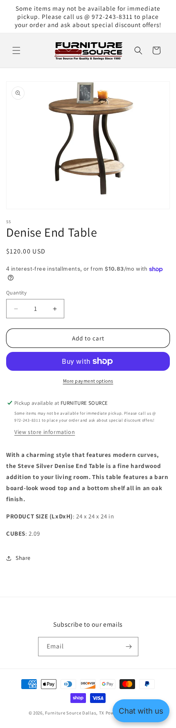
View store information (44, 432)
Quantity (16, 292)
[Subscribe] (129, 646)
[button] (16, 50)
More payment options (88, 381)
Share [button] (23, 557)
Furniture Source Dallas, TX (74, 713)
